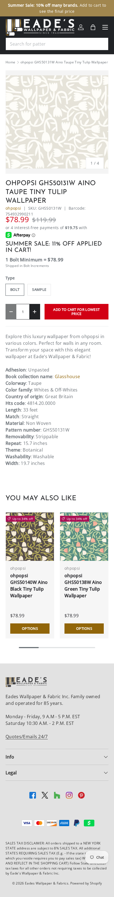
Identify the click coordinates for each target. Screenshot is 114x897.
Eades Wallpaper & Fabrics (46, 883)
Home (10, 62)
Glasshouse (67, 376)
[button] (93, 27)
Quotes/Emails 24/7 (27, 737)
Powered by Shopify (86, 883)
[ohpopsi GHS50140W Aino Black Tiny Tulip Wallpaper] (30, 536)
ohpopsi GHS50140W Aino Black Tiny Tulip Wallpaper (29, 586)
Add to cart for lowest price (76, 311)
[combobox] (57, 44)
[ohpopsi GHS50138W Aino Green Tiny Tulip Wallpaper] (84, 536)
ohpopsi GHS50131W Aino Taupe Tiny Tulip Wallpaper (64, 62)
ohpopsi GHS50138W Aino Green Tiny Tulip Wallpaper (83, 586)
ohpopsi (13, 208)
